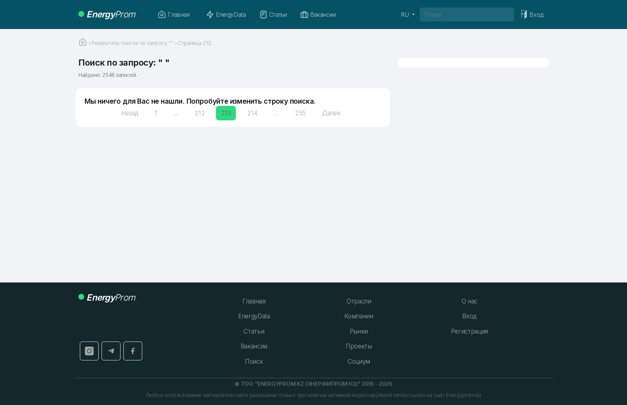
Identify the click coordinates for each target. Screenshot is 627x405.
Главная (179, 14)
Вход (469, 316)
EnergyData (231, 14)
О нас (470, 301)
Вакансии (323, 14)
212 (199, 113)
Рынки (359, 331)
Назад (129, 113)
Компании (358, 316)
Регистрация (469, 331)
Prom (110, 14)
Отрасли (359, 301)
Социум (359, 361)
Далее (331, 113)
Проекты (359, 346)
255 (300, 113)
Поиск (254, 361)
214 (252, 113)
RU (405, 14)
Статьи (278, 14)
